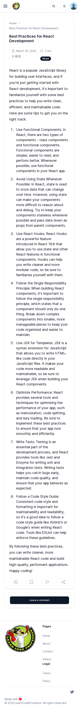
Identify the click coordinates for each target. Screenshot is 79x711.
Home (13, 23)
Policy (46, 681)
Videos (47, 659)
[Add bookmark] (47, 582)
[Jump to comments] (15, 582)
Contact (48, 651)
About (46, 643)
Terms (46, 673)
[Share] (63, 582)
